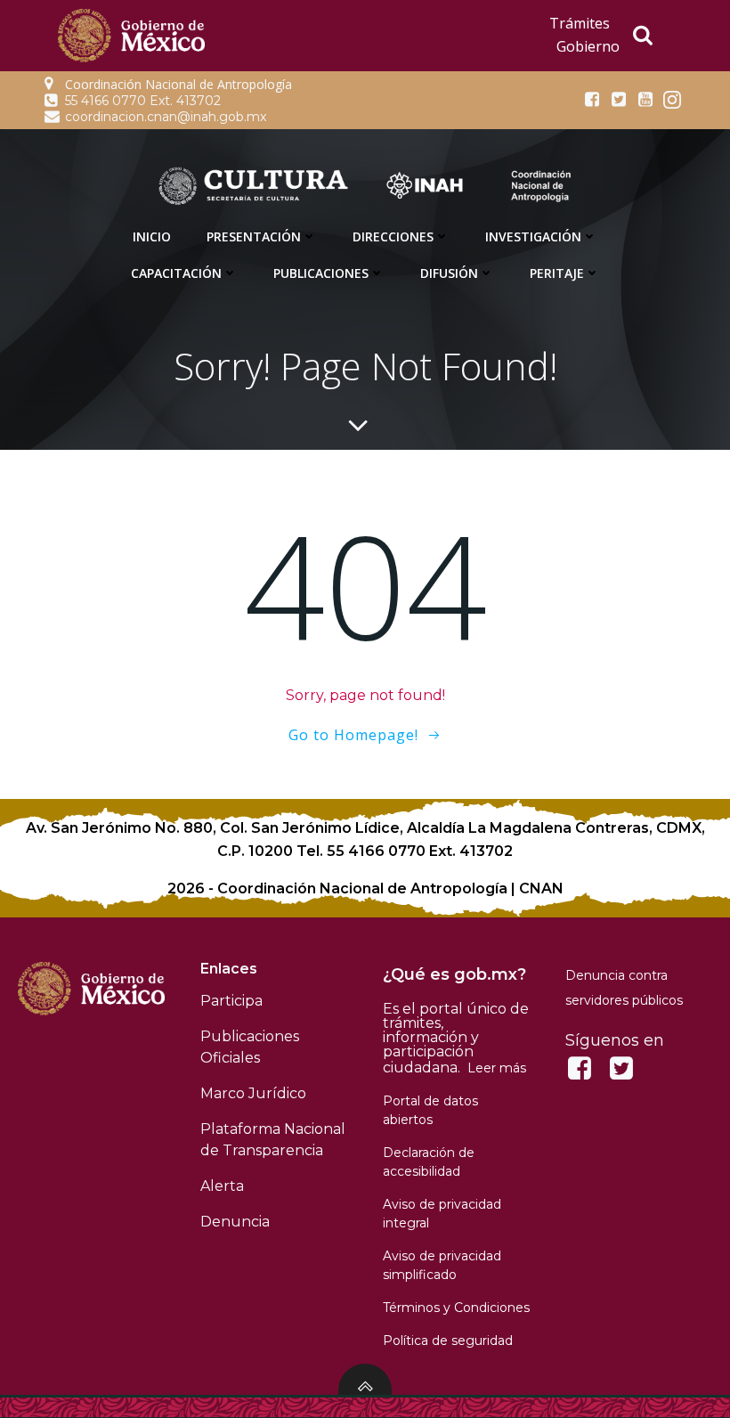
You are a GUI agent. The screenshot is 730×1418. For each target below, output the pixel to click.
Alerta (222, 1186)
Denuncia (235, 1221)
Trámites (579, 23)
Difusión (449, 273)
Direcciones (393, 236)
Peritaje (557, 273)
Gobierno (588, 46)
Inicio (152, 236)
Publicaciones (321, 273)
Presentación (254, 236)
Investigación (533, 236)
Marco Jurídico (253, 1093)
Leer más (496, 1068)
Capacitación (176, 273)
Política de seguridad (448, 1340)
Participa (231, 1000)
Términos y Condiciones (456, 1308)
